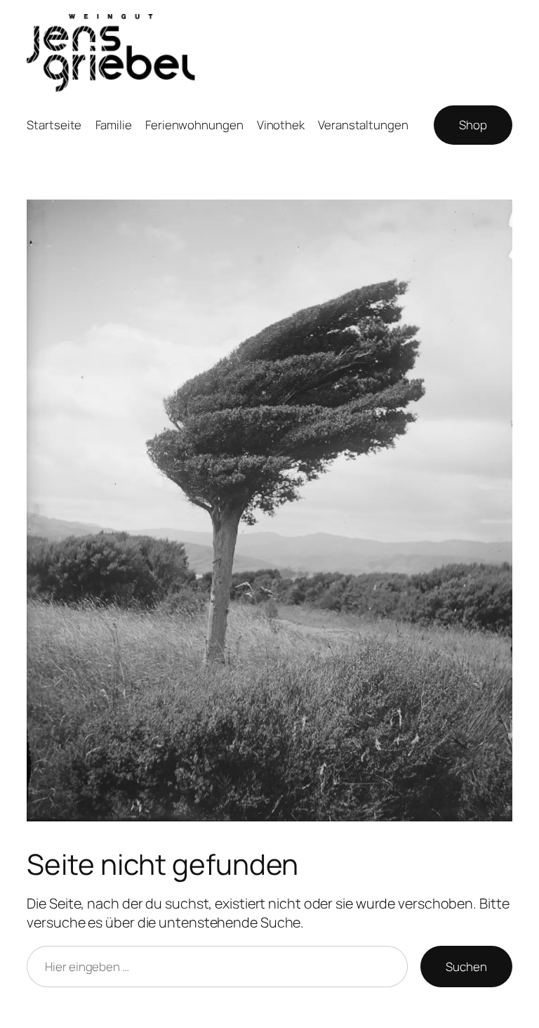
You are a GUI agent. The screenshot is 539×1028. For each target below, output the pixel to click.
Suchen (466, 966)
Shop (473, 125)
